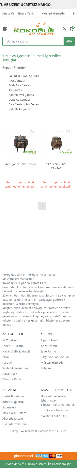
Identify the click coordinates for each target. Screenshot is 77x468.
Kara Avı (7, 362)
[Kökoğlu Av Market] (34, 28)
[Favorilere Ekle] (31, 131)
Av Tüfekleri (10, 340)
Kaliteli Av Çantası (20, 109)
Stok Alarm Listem (14, 413)
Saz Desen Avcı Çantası (24, 76)
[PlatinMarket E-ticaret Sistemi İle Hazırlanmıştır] (23, 456)
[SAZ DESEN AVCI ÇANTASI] (56, 143)
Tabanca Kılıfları (13, 379)
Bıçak (6, 357)
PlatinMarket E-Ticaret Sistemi (26, 464)
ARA (69, 41)
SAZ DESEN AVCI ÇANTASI (56, 166)
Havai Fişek (9, 374)
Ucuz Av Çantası (19, 99)
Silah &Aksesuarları (15, 368)
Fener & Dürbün (13, 346)
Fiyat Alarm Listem (14, 424)
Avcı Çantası (17, 80)
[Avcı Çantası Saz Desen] (20, 143)
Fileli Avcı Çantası (20, 85)
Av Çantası (16, 90)
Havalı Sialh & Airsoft (16, 351)
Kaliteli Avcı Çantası (22, 95)
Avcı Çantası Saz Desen (24, 104)
